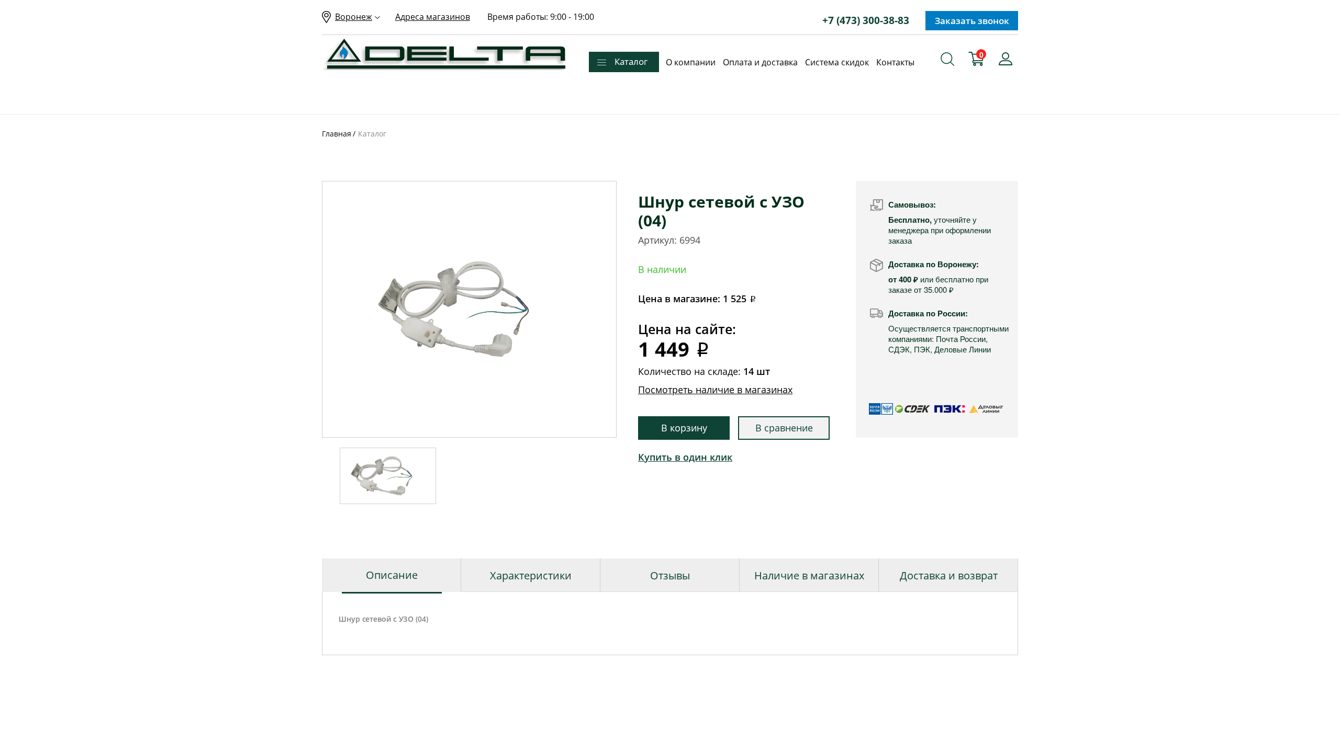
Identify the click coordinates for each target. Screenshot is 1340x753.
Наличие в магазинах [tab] (809, 575)
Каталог (631, 61)
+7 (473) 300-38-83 (865, 20)
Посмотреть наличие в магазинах (715, 389)
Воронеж (353, 16)
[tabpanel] (469, 309)
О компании (691, 62)
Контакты (895, 62)
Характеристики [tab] (531, 575)
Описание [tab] (392, 575)
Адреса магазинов (432, 16)
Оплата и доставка (760, 62)
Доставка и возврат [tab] (949, 575)
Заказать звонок (972, 21)
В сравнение (784, 427)
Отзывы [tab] (670, 575)
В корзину (684, 427)
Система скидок (837, 62)
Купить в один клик (685, 457)
